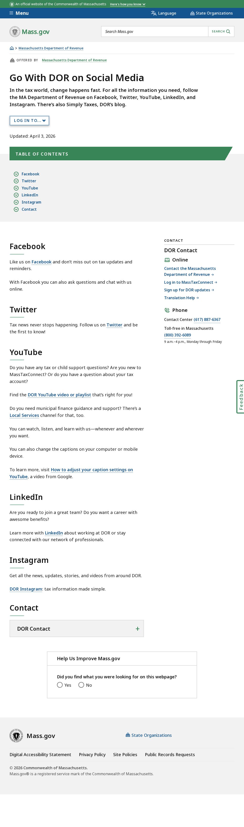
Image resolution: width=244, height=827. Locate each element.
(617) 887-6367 (207, 320)
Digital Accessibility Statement (40, 754)
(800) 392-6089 (177, 335)
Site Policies (125, 754)
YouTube (30, 188)
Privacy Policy (92, 754)
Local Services (24, 415)
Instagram (31, 202)
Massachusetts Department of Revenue (51, 48)
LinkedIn (30, 195)
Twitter (29, 180)
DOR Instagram (26, 589)
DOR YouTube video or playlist (59, 395)
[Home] (12, 48)
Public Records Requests (170, 754)
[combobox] (167, 31)
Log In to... (27, 120)
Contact (29, 209)
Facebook (30, 174)
